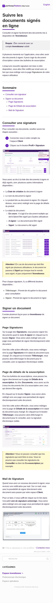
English (46, 5)
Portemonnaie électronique (14, 577)
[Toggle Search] (47, 558)
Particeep (18, 587)
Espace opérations (10, 581)
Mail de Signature (16, 110)
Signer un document (14, 99)
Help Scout (35, 587)
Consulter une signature (15, 94)
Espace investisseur (12, 573)
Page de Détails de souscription (22, 106)
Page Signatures (16, 102)
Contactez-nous (43, 548)
